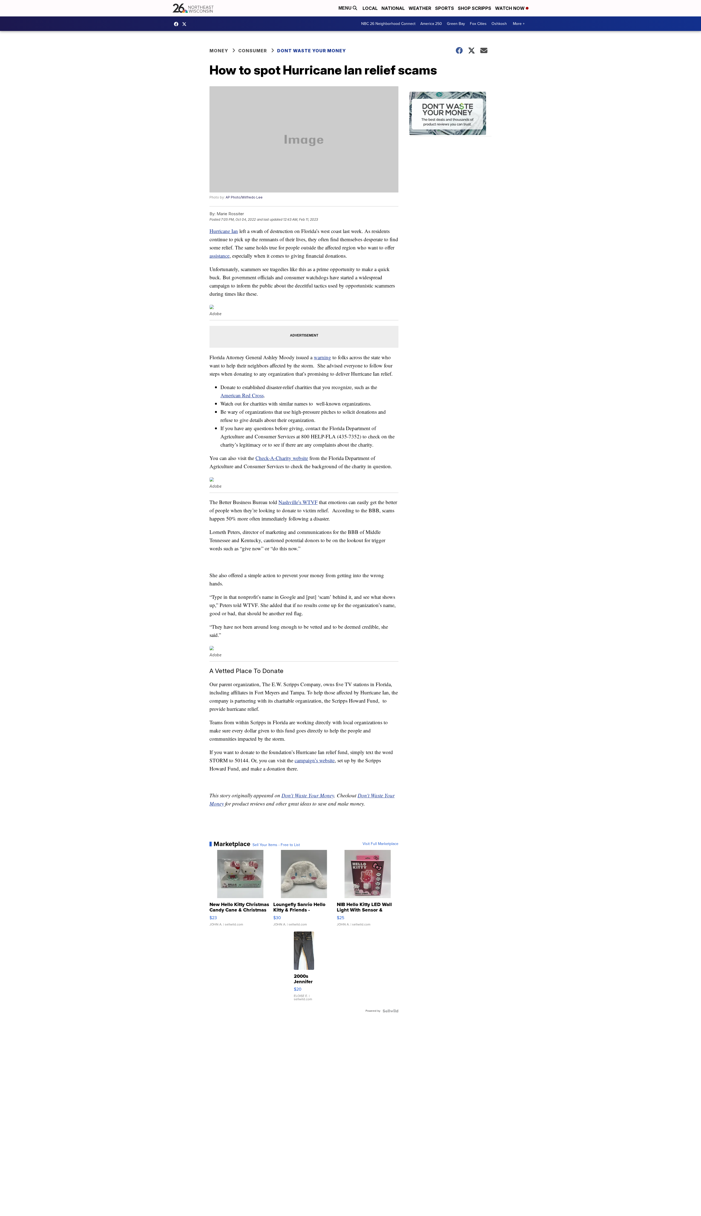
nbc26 (185, 24)
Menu (345, 8)
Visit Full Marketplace (380, 844)
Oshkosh (499, 24)
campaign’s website (315, 760)
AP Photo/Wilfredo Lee (244, 197)
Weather (420, 8)
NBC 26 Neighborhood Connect (388, 24)
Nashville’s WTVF (298, 502)
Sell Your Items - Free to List (276, 845)
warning (322, 357)
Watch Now (510, 8)
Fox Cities (478, 24)
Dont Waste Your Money (311, 50)
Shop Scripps (474, 8)
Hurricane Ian (223, 231)
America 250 (431, 24)
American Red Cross (242, 395)
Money (218, 50)
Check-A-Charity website (281, 458)
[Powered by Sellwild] (390, 1011)
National (393, 8)
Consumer (252, 50)
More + (519, 24)
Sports (444, 8)
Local (370, 8)
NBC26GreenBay (177, 24)
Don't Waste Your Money (307, 795)
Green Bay (456, 24)
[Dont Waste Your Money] (450, 114)
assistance (219, 255)
